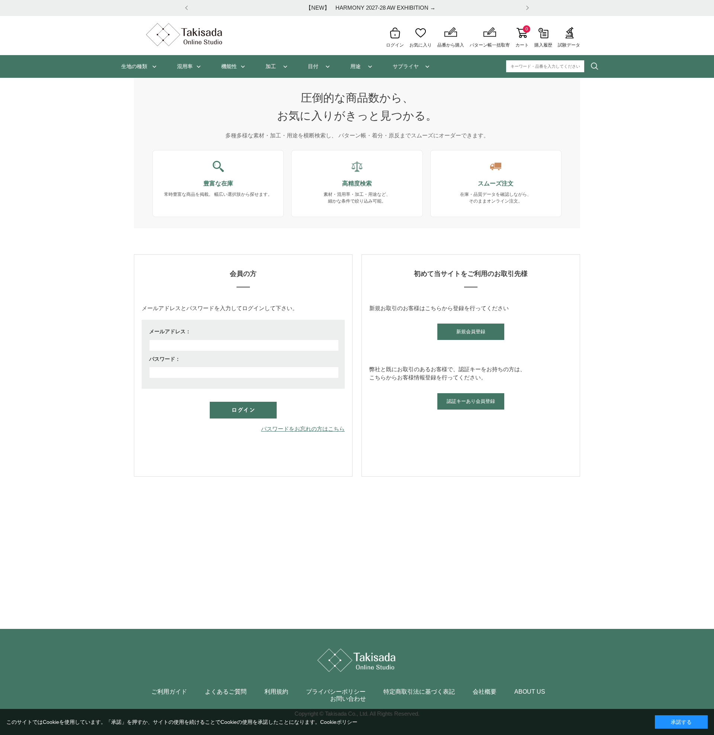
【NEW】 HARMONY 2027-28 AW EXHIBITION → (357, 7)
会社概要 (484, 692)
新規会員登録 (470, 331)
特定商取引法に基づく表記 (419, 692)
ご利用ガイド (169, 692)
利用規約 (276, 692)
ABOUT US (529, 692)
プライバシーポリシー (336, 692)
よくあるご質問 (226, 692)
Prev (187, 8)
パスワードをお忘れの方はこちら (303, 429)
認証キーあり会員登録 (471, 401)
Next (526, 8)
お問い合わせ (348, 699)
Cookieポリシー (338, 722)
